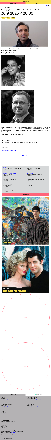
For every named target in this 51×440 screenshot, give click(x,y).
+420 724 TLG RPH (5, 401)
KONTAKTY (13, 394)
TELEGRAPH (25, 1)
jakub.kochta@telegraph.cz (33, 406)
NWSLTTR (39, 394)
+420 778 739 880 (5, 408)
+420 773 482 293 (5, 415)
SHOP (25, 317)
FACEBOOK (3, 425)
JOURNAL (25, 366)
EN (49, 6)
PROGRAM (12, 3)
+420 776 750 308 (31, 401)
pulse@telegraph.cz (5, 413)
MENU (37, 3)
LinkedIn (13, 150)
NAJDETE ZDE (14, 432)
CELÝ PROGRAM (25, 194)
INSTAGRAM (4, 426)
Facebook (5, 150)
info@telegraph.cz (5, 399)
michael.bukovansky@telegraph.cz (34, 399)
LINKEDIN (3, 427)
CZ (47, 6)
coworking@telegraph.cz (6, 406)
